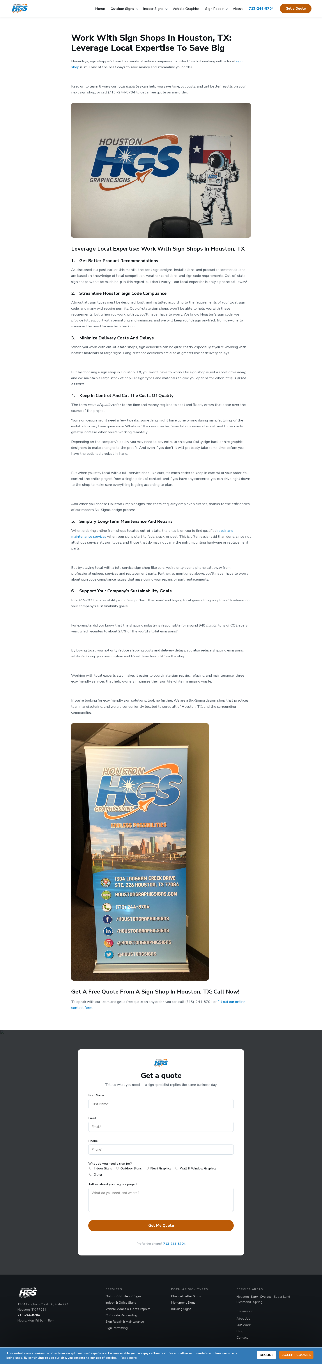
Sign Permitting (117, 1328)
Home (100, 8)
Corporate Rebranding (121, 1315)
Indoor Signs (153, 8)
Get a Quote (296, 8)
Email (92, 1118)
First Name (96, 1095)
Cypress (265, 1296)
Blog (240, 1331)
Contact (242, 1337)
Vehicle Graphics (186, 8)
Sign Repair (215, 8)
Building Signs (181, 1309)
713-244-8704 (261, 8)
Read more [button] (129, 1358)
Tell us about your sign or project (113, 1184)
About (238, 8)
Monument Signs (183, 1302)
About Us (243, 1318)
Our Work (244, 1325)
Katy (254, 1296)
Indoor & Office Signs (121, 1302)
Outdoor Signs (123, 8)
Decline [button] (266, 1355)
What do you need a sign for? (110, 1163)
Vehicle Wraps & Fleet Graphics (128, 1309)
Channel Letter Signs (186, 1296)
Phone (93, 1141)
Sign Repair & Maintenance (125, 1321)
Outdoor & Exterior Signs (124, 1296)
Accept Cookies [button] (296, 1355)
